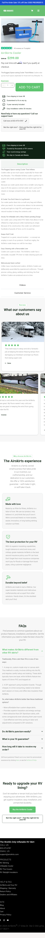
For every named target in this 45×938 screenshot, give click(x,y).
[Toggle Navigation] (38, 10)
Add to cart (29, 87)
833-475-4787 (5, 848)
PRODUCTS (5, 859)
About (2, 908)
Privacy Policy (5, 915)
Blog (2, 905)
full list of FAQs (31, 760)
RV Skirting (4, 863)
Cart (1, 911)
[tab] (22, 164)
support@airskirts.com (9, 854)
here (17, 760)
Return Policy (5, 891)
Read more (5, 81)
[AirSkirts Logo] (8, 10)
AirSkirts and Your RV (8, 885)
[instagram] (4, 920)
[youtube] (8, 920)
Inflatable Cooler (6, 866)
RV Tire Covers (6, 869)
